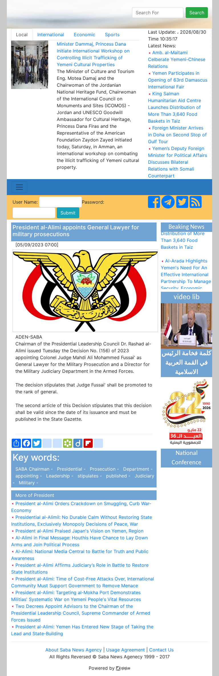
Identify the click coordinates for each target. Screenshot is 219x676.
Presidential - (70, 469)
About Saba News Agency (74, 650)
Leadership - (59, 476)
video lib (187, 297)
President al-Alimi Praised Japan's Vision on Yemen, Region (78, 531)
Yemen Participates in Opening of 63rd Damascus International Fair (177, 80)
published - (117, 476)
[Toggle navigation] (19, 187)
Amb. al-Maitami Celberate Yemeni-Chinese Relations (176, 59)
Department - (136, 469)
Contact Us (161, 650)
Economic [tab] (84, 34)
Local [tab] (22, 34)
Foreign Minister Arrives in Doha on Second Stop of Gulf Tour (177, 134)
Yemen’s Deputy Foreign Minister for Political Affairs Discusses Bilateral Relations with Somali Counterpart (177, 162)
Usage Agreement (125, 650)
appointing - (28, 476)
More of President (33, 495)
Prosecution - (103, 469)
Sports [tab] (112, 34)
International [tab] (50, 34)
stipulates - (89, 476)
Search (196, 12)
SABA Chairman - (33, 469)
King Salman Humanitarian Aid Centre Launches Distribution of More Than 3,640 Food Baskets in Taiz (174, 107)
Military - (27, 482)
